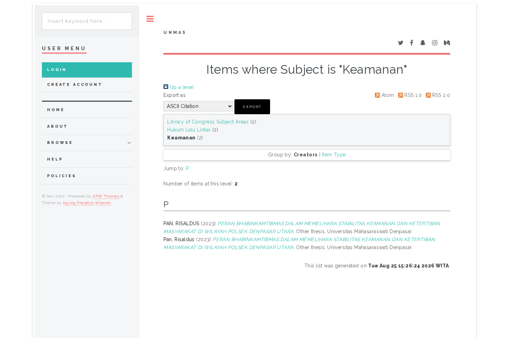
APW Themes (105, 196)
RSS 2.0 (440, 95)
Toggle (150, 19)
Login (57, 69)
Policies (62, 176)
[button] (252, 106)
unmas (175, 32)
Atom (387, 95)
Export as (174, 95)
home (55, 110)
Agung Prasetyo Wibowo (87, 202)
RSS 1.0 (412, 95)
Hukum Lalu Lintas (189, 130)
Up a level (181, 87)
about (57, 126)
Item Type (334, 154)
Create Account (75, 84)
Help (55, 159)
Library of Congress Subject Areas (208, 122)
